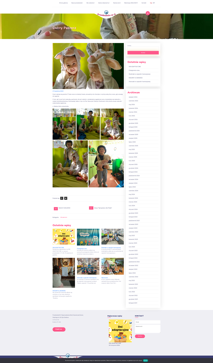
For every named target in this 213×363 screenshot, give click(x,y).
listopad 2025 (133, 127)
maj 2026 (132, 104)
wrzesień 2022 (133, 265)
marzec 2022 (133, 288)
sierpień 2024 (133, 183)
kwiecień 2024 (133, 198)
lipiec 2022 (132, 273)
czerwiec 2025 (133, 146)
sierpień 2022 (133, 269)
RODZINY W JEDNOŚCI (59, 291)
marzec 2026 (133, 112)
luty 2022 (132, 292)
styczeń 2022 (133, 295)
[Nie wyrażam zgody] (211, 360)
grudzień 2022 (133, 254)
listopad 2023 (133, 217)
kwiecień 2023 (133, 239)
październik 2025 (134, 131)
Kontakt (144, 3)
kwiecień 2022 (133, 284)
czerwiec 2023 (133, 232)
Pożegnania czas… (82, 248)
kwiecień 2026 (133, 108)
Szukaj (144, 17)
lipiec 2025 (132, 142)
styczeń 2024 (133, 209)
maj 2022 (132, 280)
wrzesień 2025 (133, 134)
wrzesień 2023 (133, 224)
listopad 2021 (133, 303)
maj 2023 (132, 235)
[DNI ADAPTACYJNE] (120, 330)
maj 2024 (132, 194)
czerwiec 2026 (133, 101)
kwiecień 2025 (133, 153)
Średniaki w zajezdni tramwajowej (111, 247)
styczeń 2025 (133, 164)
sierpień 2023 (133, 228)
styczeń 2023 (133, 250)
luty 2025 (132, 160)
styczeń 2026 (133, 119)
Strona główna (63, 3)
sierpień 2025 (133, 138)
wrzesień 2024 (133, 179)
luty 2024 (132, 205)
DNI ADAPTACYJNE (58, 247)
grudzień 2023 (133, 213)
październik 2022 (134, 262)
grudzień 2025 (133, 123)
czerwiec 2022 (133, 277)
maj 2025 (132, 149)
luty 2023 (132, 247)
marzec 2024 (133, 202)
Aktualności (63, 217)
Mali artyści (104, 277)
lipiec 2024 (132, 187)
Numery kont (117, 3)
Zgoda (145, 360)
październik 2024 (134, 175)
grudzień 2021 (133, 299)
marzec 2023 (133, 243)
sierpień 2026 (133, 97)
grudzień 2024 (133, 168)
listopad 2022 (133, 258)
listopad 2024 (133, 172)
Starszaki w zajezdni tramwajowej (86, 277)
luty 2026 (132, 116)
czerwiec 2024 (133, 190)
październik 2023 (134, 220)
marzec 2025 (133, 157)
